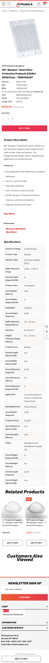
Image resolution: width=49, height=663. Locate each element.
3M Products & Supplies (13, 66)
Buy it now (24, 128)
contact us (38, 92)
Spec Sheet (9, 214)
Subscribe (24, 597)
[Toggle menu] (3, 4)
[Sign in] (38, 3)
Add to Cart (21, 659)
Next (46, 521)
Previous (3, 521)
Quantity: (6, 113)
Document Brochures (16, 229)
